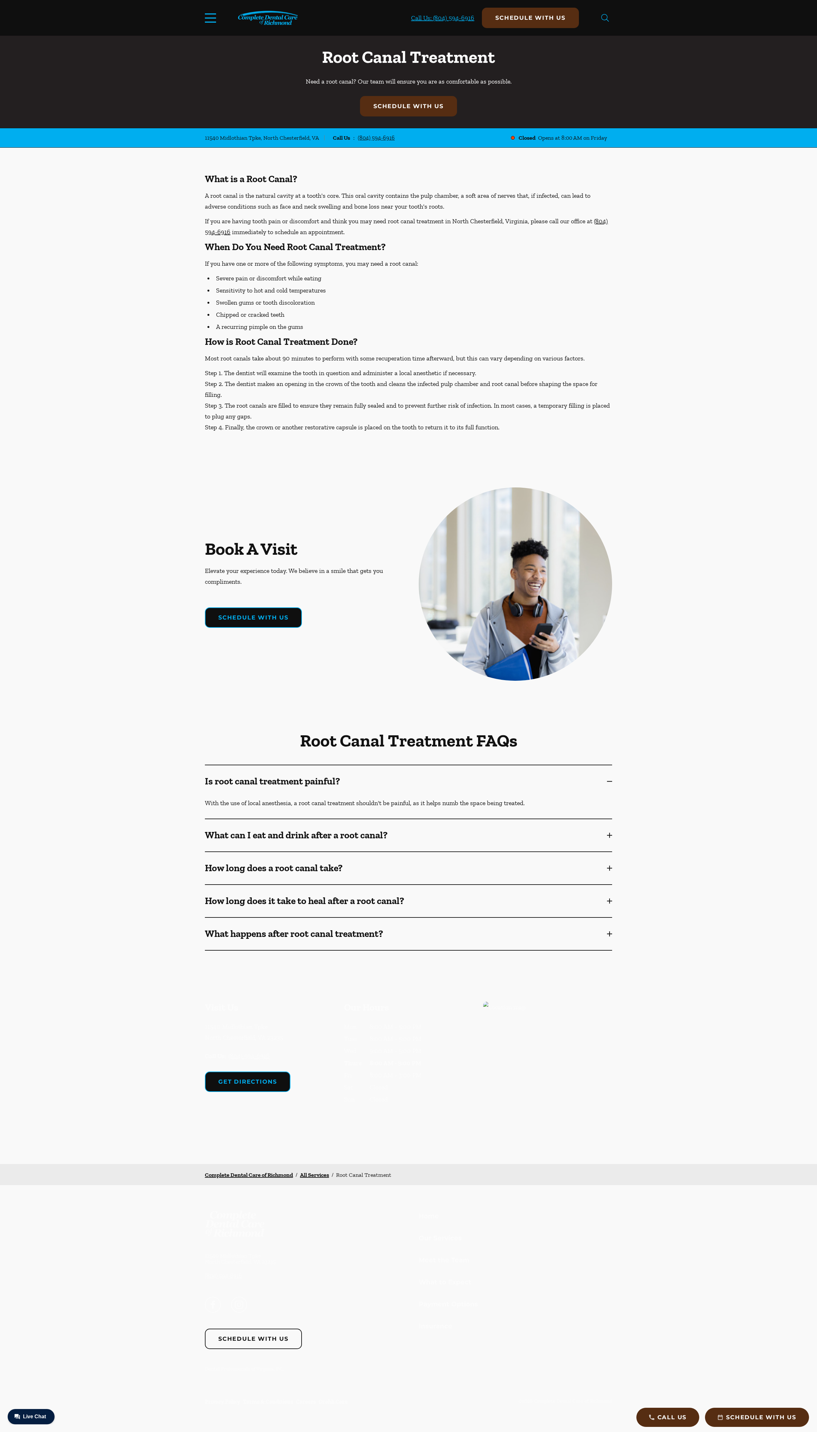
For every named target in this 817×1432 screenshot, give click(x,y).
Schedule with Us (530, 17)
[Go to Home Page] (268, 18)
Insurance (435, 1326)
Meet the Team (444, 1260)
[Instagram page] (239, 1305)
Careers (306, 1401)
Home (429, 1216)
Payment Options (448, 1304)
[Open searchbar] (605, 18)
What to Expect (445, 1282)
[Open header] (212, 18)
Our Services (440, 1238)
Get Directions (247, 1081)
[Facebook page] (213, 1305)
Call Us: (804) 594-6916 (442, 18)
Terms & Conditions (268, 1401)
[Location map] (547, 1070)
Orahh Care (333, 1401)
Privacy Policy (222, 1401)
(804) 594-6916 (376, 137)
